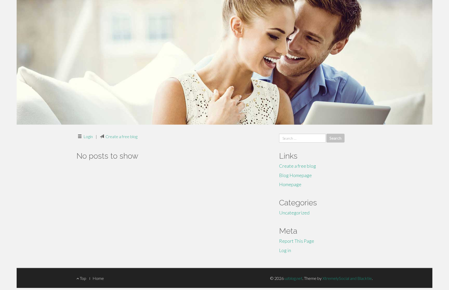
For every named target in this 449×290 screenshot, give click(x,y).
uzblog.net (293, 278)
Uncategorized (294, 212)
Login (88, 136)
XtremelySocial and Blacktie (347, 278)
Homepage (290, 184)
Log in (285, 250)
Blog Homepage (295, 175)
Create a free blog (121, 136)
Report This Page (296, 241)
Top (82, 278)
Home (98, 278)
